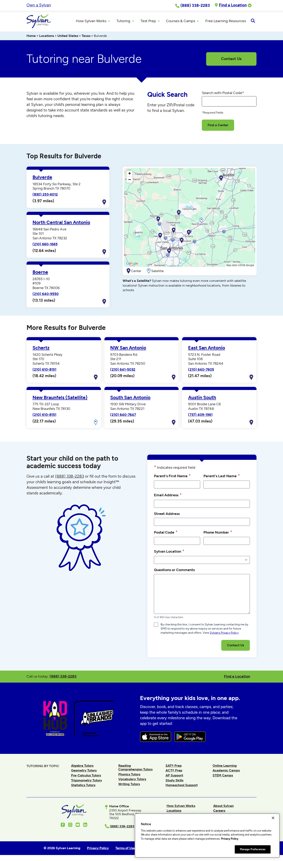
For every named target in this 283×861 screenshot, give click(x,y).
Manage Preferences (252, 849)
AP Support (174, 775)
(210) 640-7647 (123, 415)
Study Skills (174, 780)
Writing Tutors (129, 784)
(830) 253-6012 (45, 194)
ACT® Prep (174, 770)
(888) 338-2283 (63, 676)
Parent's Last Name (221, 475)
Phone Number (217, 532)
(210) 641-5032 (122, 369)
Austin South (202, 397)
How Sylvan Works (181, 806)
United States (67, 36)
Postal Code (166, 532)
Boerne (40, 272)
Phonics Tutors (129, 774)
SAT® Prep (174, 766)
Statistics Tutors (83, 785)
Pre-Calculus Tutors (86, 775)
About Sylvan (223, 806)
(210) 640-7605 (201, 369)
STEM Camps (223, 775)
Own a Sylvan (39, 5)
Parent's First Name (172, 475)
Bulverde (42, 177)
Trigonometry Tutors (86, 780)
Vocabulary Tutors (132, 779)
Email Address (168, 494)
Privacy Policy (229, 838)
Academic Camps (226, 770)
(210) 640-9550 (46, 294)
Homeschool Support (182, 785)
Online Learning (225, 766)
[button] (178, 213)
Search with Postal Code (223, 93)
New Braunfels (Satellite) (60, 397)
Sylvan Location (169, 551)
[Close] (273, 817)
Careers (219, 811)
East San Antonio (206, 348)
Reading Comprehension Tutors (135, 767)
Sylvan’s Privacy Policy (224, 633)
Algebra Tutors (82, 766)
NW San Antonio (128, 348)
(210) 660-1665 (45, 244)
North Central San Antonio (61, 222)
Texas (86, 36)
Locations (46, 36)
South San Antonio (130, 397)
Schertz (41, 348)
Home (31, 36)
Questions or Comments (174, 570)
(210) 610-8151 (44, 369)
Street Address (167, 513)
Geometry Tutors (84, 770)
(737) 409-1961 (200, 415)
